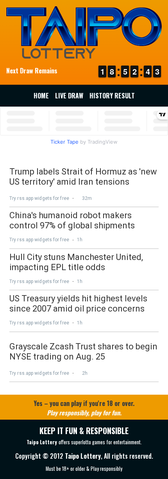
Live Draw (69, 95)
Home (41, 95)
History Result (112, 95)
